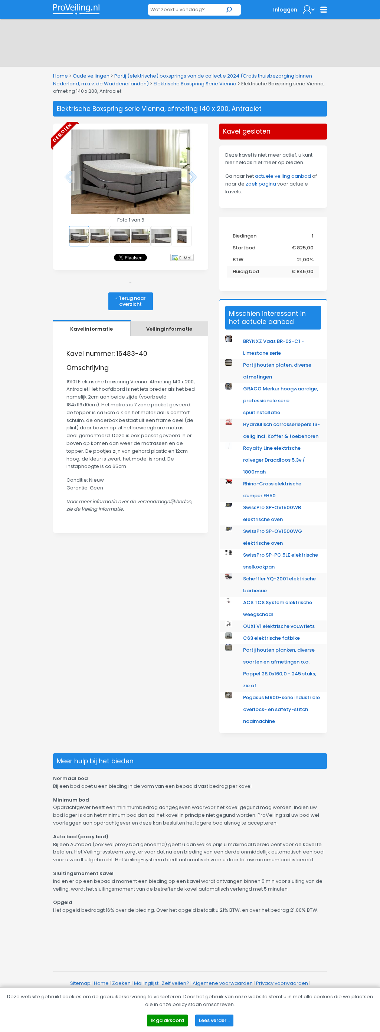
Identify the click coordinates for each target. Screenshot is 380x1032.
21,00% (305, 259)
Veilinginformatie (169, 328)
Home (60, 75)
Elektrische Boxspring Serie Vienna (195, 83)
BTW (238, 259)
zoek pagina (261, 183)
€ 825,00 (303, 247)
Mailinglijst (146, 983)
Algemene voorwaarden (223, 983)
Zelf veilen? (175, 983)
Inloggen (285, 9)
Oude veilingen (91, 75)
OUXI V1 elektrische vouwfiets (279, 626)
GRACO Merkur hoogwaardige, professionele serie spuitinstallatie (280, 400)
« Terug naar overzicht (130, 301)
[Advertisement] (190, 41)
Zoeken (121, 983)
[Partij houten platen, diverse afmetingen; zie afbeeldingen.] (228, 364)
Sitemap (80, 983)
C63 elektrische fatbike (271, 638)
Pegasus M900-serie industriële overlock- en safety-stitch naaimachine (281, 709)
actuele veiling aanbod (283, 176)
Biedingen (244, 235)
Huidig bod (246, 271)
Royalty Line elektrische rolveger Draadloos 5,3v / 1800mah (274, 460)
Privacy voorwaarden (282, 983)
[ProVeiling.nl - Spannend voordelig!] (76, 9)
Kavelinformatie (91, 328)
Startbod (244, 247)
